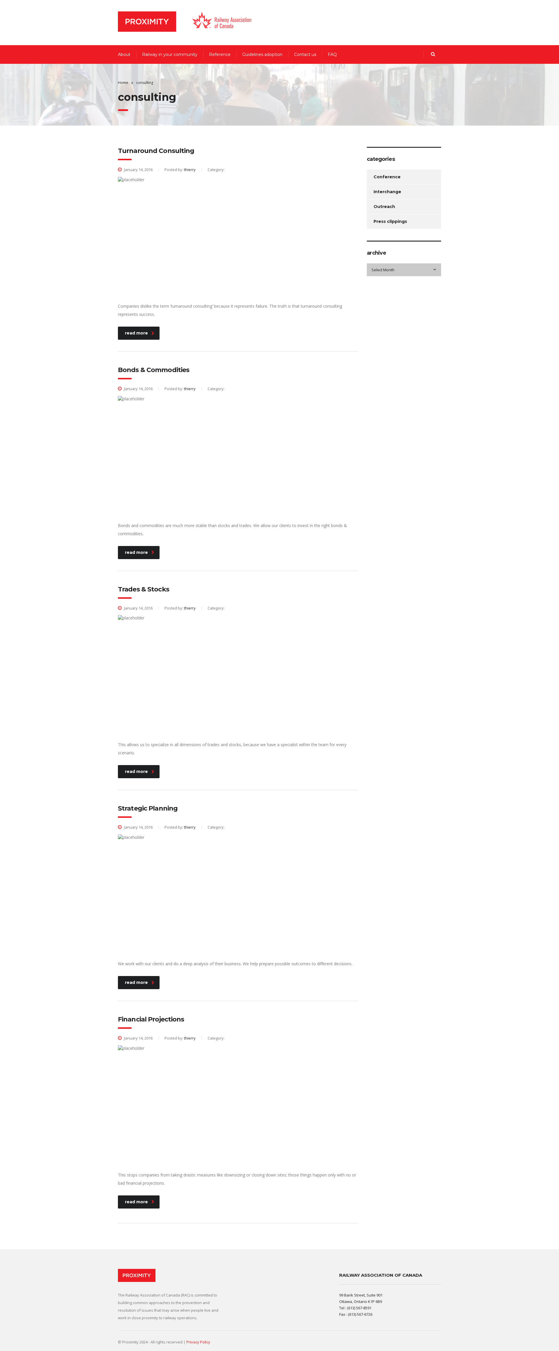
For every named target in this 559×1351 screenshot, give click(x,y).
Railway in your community (169, 54)
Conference (387, 176)
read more (136, 333)
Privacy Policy (198, 1342)
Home (123, 82)
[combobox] (404, 269)
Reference (220, 54)
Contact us (305, 54)
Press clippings (390, 221)
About (124, 54)
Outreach (384, 206)
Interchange (387, 191)
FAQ (332, 54)
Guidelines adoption (262, 54)
